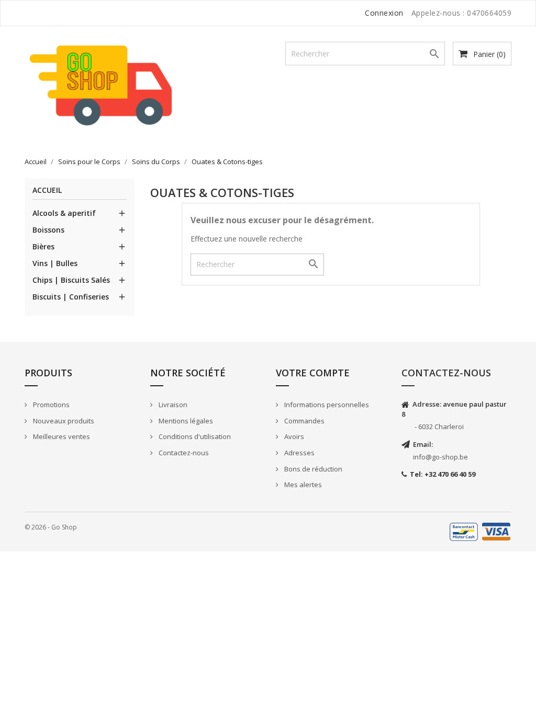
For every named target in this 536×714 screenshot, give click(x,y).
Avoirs (293, 436)
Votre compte (313, 372)
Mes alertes (302, 484)
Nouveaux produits (62, 420)
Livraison (172, 404)
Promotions (50, 404)
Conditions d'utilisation (194, 436)
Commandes (304, 420)
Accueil (47, 190)
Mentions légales (185, 420)
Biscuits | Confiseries (70, 297)
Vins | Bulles (54, 263)
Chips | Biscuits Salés (71, 280)
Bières (43, 246)
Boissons (48, 230)
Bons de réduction (312, 469)
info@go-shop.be (440, 457)
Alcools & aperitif (64, 213)
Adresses (299, 452)
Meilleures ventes (60, 436)
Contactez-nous (183, 452)
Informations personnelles (326, 404)
